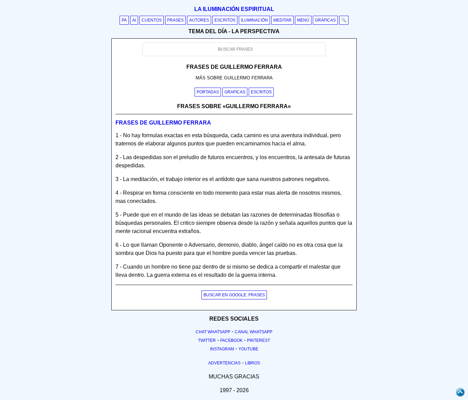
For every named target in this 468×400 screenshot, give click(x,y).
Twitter (207, 340)
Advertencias (224, 363)
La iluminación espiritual (234, 9)
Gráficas (325, 20)
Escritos (224, 20)
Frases (175, 20)
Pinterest (258, 340)
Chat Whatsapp (213, 332)
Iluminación (254, 20)
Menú (303, 20)
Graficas (234, 92)
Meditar (282, 20)
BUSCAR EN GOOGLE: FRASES (234, 295)
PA (124, 20)
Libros (252, 363)
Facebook (231, 340)
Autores (199, 20)
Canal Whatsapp (253, 332)
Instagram (222, 349)
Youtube (248, 349)
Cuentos (151, 20)
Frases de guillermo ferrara (163, 123)
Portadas (208, 92)
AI (134, 20)
